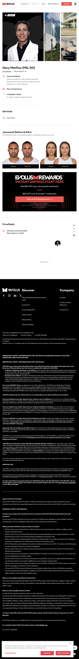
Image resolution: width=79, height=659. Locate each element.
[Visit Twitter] (20, 295)
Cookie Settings (41, 335)
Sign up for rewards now (38, 199)
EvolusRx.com (43, 625)
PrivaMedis (6, 71)
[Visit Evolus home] (9, 4)
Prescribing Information (10, 476)
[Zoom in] (74, 225)
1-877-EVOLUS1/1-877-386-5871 (58, 481)
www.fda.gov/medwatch (67, 482)
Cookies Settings (10, 653)
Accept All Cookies (63, 653)
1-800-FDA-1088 (12, 484)
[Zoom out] (74, 228)
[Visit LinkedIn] (15, 295)
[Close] (70, 643)
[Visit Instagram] (9, 295)
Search (66, 4)
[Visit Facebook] (3, 295)
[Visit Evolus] (11, 290)
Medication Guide (46, 476)
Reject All (47, 653)
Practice (24, 4)
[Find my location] (74, 235)
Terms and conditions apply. (39, 204)
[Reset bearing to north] (74, 231)
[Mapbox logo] (44, 262)
